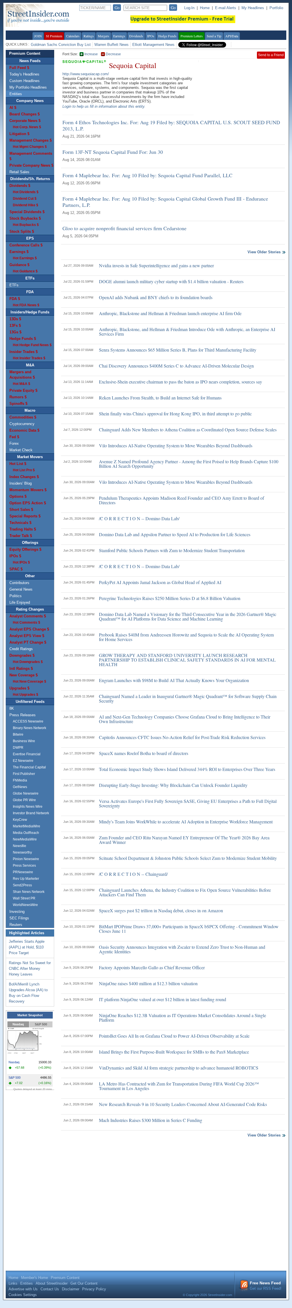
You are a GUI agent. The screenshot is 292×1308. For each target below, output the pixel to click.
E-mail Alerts (225, 8)
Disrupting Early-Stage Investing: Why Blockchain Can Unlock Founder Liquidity (173, 785)
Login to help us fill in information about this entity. (103, 106)
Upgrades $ (19, 688)
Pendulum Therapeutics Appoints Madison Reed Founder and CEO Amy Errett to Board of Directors (181, 500)
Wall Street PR (24, 898)
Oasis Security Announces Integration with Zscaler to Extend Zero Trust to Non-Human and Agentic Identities (182, 949)
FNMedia (20, 780)
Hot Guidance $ (25, 271)
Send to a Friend (271, 55)
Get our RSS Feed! (265, 1286)
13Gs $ (15, 332)
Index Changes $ (24, 477)
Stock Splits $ (21, 231)
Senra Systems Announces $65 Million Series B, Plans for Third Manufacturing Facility (177, 350)
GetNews (20, 787)
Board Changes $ (24, 114)
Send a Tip (214, 36)
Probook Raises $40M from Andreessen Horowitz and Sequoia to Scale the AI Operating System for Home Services (186, 637)
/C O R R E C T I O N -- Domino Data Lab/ (139, 518)
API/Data (231, 36)
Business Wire (24, 741)
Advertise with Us (23, 1289)
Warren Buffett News (111, 44)
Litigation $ (19, 134)
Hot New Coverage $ (29, 681)
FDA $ (14, 299)
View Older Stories (264, 252)
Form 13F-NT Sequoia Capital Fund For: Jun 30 (112, 151)
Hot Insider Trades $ (29, 358)
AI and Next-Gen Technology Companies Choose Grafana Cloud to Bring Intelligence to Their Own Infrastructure (184, 719)
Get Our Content (84, 1283)
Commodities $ (22, 417)
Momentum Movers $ (27, 490)
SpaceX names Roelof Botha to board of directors (143, 753)
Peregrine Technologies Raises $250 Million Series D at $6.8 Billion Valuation (169, 598)
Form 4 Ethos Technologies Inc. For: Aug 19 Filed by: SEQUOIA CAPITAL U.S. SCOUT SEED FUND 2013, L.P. (171, 125)
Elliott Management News (153, 44)
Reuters (15, 925)
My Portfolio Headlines (28, 87)
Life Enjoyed (19, 602)
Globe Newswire (25, 793)
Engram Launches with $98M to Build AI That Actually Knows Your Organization (174, 680)
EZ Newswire (23, 761)
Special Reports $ (24, 516)
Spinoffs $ (18, 403)
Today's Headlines (24, 74)
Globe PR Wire (24, 800)
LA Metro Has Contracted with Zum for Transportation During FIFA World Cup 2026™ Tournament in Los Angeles (179, 1086)
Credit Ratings (21, 649)
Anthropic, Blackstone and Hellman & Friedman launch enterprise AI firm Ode (170, 313)
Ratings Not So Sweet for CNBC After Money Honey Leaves (30, 968)
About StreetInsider (52, 1283)
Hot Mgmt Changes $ (30, 147)
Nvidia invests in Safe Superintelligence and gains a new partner (156, 265)
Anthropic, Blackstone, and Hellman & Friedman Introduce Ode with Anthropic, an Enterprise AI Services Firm (187, 331)
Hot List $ (17, 464)
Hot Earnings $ (25, 258)
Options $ (18, 496)
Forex (14, 443)
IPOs (150, 36)
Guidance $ (19, 265)
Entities (15, 94)
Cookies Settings (23, 1295)
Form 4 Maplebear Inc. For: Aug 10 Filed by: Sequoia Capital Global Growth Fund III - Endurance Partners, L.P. (165, 201)
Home (205, 8)
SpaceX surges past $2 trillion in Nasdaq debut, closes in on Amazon (161, 910)
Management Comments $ (30, 156)
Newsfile (19, 846)
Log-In (189, 8)
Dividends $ (19, 185)
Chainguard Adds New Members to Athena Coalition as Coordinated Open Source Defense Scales (188, 429)
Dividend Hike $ (25, 205)
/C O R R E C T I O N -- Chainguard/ (133, 874)
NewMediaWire (25, 839)
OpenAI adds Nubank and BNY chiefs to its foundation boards (155, 297)
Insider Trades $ (23, 352)
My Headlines (253, 8)
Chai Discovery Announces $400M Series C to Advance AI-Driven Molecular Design (176, 366)
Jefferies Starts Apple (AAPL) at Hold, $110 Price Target (26, 947)
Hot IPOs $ (21, 562)
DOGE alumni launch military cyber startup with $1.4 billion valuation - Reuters (171, 281)
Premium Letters (192, 36)
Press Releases (22, 715)
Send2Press (22, 885)
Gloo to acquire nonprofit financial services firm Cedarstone (124, 228)
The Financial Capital (29, 767)
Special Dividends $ (26, 212)
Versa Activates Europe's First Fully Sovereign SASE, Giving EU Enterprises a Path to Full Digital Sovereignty (188, 803)
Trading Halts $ (22, 529)
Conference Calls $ (25, 245)
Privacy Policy (94, 1289)
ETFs (14, 285)
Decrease (113, 54)
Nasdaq (18, 1024)
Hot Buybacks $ (26, 225)
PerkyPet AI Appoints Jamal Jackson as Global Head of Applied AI (160, 582)
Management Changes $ (30, 140)
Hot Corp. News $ (27, 127)
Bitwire (18, 734)
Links (13, 1283)
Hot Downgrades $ (28, 662)
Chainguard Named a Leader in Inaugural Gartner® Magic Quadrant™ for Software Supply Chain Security (188, 698)
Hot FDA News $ (26, 305)
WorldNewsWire (25, 905)
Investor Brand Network (31, 813)
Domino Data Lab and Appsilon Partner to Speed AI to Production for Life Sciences (174, 534)
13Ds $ (15, 319)
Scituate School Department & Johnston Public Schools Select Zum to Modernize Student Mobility (188, 858)
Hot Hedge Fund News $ (32, 345)
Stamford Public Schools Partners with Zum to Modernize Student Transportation (172, 550)
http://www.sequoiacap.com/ (85, 74)
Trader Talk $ (20, 536)
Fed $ (14, 437)
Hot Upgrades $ (25, 695)
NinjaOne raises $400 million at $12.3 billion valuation (148, 983)
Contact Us (49, 1289)
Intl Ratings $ (21, 668)
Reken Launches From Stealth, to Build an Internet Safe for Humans (160, 398)
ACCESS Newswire (28, 721)
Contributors (19, 583)
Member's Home (34, 1278)
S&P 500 (41, 1024)
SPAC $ (16, 569)
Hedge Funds (167, 36)
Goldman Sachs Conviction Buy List (61, 44)
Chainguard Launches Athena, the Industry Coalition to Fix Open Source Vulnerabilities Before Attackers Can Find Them (185, 892)
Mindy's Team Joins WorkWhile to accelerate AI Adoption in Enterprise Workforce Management (186, 822)
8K (11, 708)
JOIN (38, 36)
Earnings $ (19, 252)
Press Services (24, 866)
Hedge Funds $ (22, 338)
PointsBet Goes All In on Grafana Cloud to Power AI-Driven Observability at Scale (174, 1036)
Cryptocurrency (22, 424)
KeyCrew (20, 820)
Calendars (73, 36)
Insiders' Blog (20, 483)
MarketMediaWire (26, 826)
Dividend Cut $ (24, 199)
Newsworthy (22, 852)
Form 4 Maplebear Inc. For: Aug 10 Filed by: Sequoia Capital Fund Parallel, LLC (147, 175)
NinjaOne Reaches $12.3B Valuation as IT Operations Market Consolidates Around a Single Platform (182, 1017)
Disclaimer (70, 1289)
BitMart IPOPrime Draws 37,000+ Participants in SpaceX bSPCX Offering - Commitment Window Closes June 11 (189, 928)
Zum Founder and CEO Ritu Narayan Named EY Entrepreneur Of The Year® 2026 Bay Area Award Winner (184, 839)
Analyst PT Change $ (27, 642)
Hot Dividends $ (25, 192)
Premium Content (24, 53)
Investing (17, 911)
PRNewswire (23, 872)
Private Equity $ (23, 390)
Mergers (103, 36)
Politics (15, 596)
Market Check (21, 450)
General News (21, 589)
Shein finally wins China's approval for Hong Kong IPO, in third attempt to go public (175, 414)
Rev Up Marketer (26, 879)
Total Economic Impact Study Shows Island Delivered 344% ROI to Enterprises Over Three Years (187, 769)
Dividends (136, 36)
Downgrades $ (22, 655)
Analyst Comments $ (27, 616)
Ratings (89, 36)
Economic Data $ (24, 430)
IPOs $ (15, 556)
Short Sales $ (21, 509)
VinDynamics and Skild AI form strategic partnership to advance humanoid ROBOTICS (178, 1068)
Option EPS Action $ (27, 503)
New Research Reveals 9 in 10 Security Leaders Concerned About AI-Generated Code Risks (183, 1104)
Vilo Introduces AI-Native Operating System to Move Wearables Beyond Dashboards (175, 445)
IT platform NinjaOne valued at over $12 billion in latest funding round (162, 999)
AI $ (12, 107)
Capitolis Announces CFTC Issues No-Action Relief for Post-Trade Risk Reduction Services (182, 737)
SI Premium (54, 36)
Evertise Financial (26, 754)
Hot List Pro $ (24, 470)
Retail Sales (19, 172)
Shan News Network (28, 892)
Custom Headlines (24, 81)
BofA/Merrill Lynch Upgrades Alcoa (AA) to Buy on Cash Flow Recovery (28, 992)
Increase (91, 54)
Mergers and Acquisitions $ (22, 374)
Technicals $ (20, 523)
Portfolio (276, 8)
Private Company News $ (31, 165)
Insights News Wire (27, 807)
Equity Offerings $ (25, 549)
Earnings (119, 36)
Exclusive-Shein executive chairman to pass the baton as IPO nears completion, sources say (180, 382)
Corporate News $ (24, 121)
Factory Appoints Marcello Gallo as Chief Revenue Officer (152, 967)
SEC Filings (19, 918)
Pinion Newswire (26, 859)
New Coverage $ (23, 675)
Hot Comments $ (26, 623)
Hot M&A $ (21, 384)
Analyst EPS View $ (26, 636)
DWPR (18, 748)
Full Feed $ (19, 68)
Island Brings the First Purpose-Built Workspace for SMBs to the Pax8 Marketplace (174, 1052)
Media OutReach (26, 833)
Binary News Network (29, 728)
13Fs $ (15, 325)
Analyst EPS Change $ (29, 629)
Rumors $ (18, 397)
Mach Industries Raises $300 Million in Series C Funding (150, 1120)
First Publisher (24, 774)
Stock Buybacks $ (25, 218)
